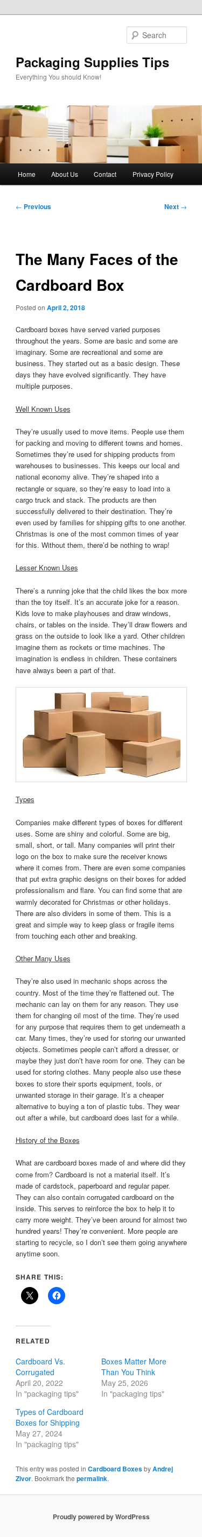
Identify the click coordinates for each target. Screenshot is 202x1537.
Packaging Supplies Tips (92, 62)
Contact (105, 173)
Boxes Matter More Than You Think (133, 1366)
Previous (33, 206)
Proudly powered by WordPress (101, 1516)
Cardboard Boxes (115, 1469)
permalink (91, 1478)
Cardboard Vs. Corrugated (40, 1366)
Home (27, 173)
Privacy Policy (153, 173)
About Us (64, 173)
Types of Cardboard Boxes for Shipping (49, 1417)
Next (175, 206)
